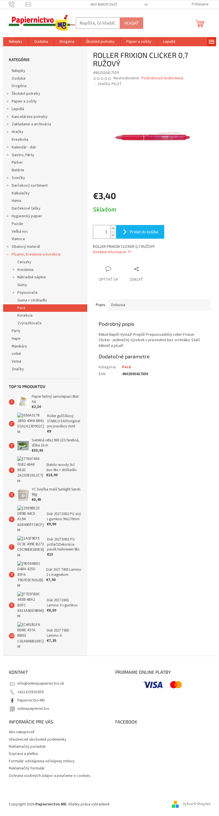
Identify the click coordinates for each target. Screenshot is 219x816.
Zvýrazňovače (29, 323)
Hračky (17, 132)
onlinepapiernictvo (33, 709)
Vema (16, 361)
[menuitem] (15, 41)
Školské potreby (26, 94)
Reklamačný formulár (27, 768)
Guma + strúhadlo (32, 300)
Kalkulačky (21, 193)
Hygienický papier (27, 216)
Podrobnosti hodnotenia (162, 78)
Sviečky (18, 178)
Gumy (22, 285)
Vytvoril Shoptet (196, 804)
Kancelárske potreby (30, 117)
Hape (16, 338)
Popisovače (27, 293)
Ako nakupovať (103, 4)
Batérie (18, 170)
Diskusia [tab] (118, 305)
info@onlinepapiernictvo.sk (40, 683)
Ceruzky (24, 262)
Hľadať (131, 23)
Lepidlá (18, 109)
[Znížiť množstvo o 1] (113, 235)
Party (16, 331)
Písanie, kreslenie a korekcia (36, 254)
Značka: (110, 84)
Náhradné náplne (31, 277)
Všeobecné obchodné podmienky (37, 739)
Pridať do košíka (144, 231)
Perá (21, 308)
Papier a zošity (24, 101)
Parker (17, 162)
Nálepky (18, 71)
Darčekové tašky (26, 208)
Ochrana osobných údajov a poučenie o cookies (49, 776)
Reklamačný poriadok (27, 746)
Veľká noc (20, 231)
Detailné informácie (109, 252)
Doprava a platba (23, 754)
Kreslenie (25, 270)
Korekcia (25, 315)
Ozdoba (18, 78)
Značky (18, 369)
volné (16, 354)
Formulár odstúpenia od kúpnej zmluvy (42, 761)
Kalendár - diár (24, 147)
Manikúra (19, 346)
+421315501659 (30, 692)
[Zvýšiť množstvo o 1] (113, 228)
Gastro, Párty (23, 155)
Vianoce (18, 239)
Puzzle (17, 224)
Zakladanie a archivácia (31, 124)
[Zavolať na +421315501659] (17, 4)
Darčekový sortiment (30, 185)
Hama (16, 201)
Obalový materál (26, 247)
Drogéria (19, 86)
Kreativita (20, 139)
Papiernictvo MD (31, 700)
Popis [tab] (101, 305)
